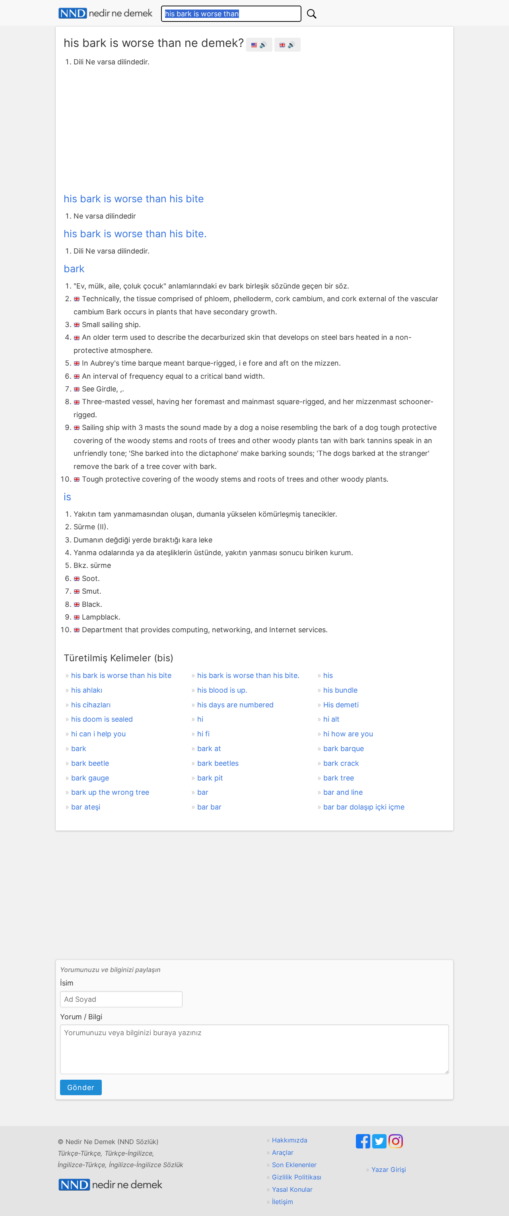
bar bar (209, 807)
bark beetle (90, 763)
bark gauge (90, 778)
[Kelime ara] (311, 13)
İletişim (282, 1202)
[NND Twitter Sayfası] (380, 1146)
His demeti (341, 705)
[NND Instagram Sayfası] (396, 1146)
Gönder (81, 1087)
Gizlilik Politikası (296, 1177)
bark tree (338, 778)
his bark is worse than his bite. (135, 234)
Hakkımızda (289, 1140)
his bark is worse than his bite (134, 199)
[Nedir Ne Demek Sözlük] (105, 13)
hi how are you (348, 734)
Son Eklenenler (294, 1165)
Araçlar (282, 1152)
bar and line (343, 792)
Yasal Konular (292, 1189)
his (328, 675)
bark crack (341, 763)
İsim (67, 983)
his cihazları (91, 705)
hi (200, 719)
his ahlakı (86, 690)
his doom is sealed (102, 719)
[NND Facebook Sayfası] (364, 1146)
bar (202, 792)
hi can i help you (98, 734)
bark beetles (218, 763)
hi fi (203, 734)
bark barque (343, 748)
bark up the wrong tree (110, 792)
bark (74, 269)
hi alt (331, 719)
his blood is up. (222, 690)
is (67, 497)
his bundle (340, 690)
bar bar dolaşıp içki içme (363, 807)
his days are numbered (235, 705)
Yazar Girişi (388, 1169)
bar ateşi (85, 807)
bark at (209, 748)
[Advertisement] (254, 128)
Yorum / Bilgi (81, 1017)
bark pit (210, 778)
